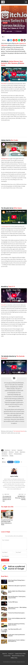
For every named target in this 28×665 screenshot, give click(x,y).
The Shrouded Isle (5, 226)
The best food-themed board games (16, 612)
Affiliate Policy (14, 657)
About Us (4, 653)
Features (5, 22)
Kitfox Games (18, 208)
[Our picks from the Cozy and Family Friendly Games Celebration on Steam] (7, 514)
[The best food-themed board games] (4, 614)
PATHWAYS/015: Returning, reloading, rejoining (20, 498)
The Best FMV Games (13, 602)
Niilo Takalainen (13, 63)
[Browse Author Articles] (14, 471)
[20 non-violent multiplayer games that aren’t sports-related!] (4, 620)
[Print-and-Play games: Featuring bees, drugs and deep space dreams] (4, 598)
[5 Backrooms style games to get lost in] (4, 587)
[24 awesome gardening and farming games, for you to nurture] (4, 625)
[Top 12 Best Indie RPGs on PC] (4, 631)
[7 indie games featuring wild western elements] (4, 636)
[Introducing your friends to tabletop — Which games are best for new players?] (4, 641)
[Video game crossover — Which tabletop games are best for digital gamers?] (4, 609)
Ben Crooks (14, 140)
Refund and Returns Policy (18, 655)
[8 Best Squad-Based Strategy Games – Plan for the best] (4, 582)
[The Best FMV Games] (4, 603)
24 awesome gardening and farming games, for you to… (16, 624)
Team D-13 (11, 286)
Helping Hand (19, 450)
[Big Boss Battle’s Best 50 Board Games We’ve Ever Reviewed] (4, 593)
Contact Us (11, 653)
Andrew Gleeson (14, 61)
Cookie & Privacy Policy (20, 653)
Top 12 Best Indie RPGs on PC (14, 629)
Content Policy (7, 655)
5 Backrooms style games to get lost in (17, 585)
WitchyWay (11, 455)
